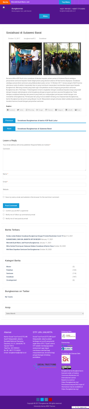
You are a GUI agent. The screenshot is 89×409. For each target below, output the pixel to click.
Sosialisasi (42, 38)
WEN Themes (50, 406)
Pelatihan (9, 270)
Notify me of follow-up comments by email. (20, 215)
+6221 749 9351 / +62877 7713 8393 (72, 9)
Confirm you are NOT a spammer (16, 211)
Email (5, 182)
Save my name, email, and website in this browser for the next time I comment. (32, 197)
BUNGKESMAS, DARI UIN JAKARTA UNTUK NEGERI (23, 239)
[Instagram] (80, 2)
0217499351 (15, 348)
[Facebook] (73, 2)
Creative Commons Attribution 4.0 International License (70, 375)
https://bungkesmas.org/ (70, 382)
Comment (6, 149)
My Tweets (9, 297)
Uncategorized (11, 280)
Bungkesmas (17, 9)
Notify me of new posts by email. (17, 218)
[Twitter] (76, 2)
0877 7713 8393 (15, 350)
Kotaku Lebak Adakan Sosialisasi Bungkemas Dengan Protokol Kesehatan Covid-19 (34, 236)
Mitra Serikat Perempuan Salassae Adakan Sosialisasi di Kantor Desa (30, 246)
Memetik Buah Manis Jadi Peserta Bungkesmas (22, 243)
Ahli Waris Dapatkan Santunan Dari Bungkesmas (23, 249)
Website (5, 189)
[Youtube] (84, 2)
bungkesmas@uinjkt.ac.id (67, 11)
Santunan (9, 273)
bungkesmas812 (29, 38)
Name (5, 174)
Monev (8, 267)
